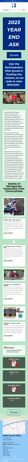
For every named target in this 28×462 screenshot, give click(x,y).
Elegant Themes (13, 459)
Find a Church (6, 451)
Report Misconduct (7, 448)
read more (8, 233)
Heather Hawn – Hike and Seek (12, 219)
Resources (5, 449)
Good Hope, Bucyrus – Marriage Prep (12, 247)
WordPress (5, 461)
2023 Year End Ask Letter (13, 352)
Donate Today (6, 455)
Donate (14, 55)
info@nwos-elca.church (13, 444)
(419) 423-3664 (8, 442)
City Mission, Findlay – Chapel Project (12, 324)
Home (4, 446)
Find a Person (6, 453)
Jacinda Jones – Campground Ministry (12, 285)
